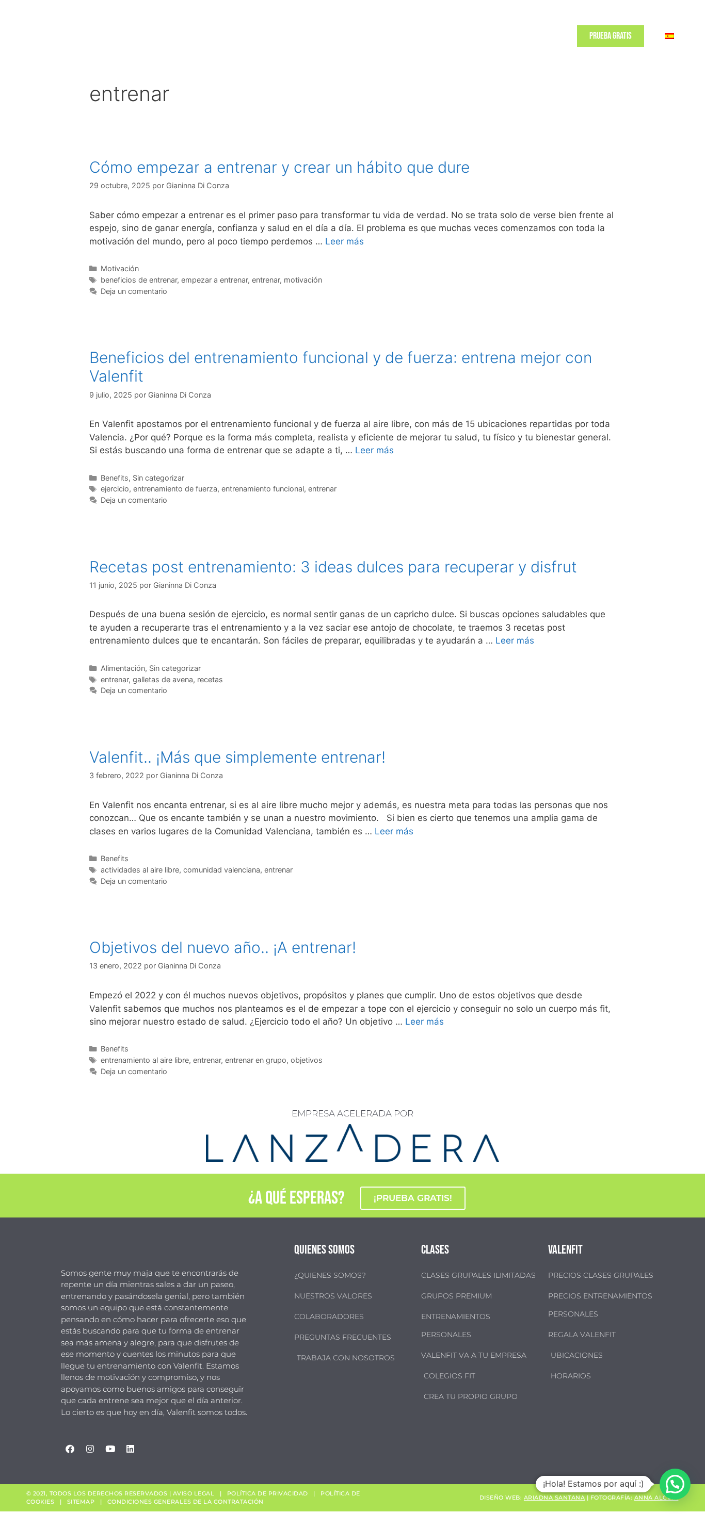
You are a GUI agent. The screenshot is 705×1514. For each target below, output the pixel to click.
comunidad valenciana (221, 869)
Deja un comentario (134, 291)
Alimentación (123, 668)
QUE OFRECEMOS (330, 36)
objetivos (307, 1060)
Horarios (389, 36)
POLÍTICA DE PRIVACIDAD (267, 1493)
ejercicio (115, 488)
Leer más (344, 241)
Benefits (115, 477)
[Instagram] (90, 1449)
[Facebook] (69, 1449)
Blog (514, 36)
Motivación (120, 268)
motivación (303, 279)
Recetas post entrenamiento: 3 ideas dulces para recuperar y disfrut (333, 566)
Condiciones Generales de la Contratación (185, 1501)
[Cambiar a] (669, 36)
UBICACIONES (433, 36)
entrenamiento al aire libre (145, 1060)
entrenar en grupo (255, 1060)
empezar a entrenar (214, 279)
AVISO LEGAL (194, 1493)
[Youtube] (110, 1449)
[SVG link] (46, 36)
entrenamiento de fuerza (175, 488)
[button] (675, 1484)
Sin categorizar (158, 477)
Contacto (546, 36)
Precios (474, 36)
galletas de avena (163, 679)
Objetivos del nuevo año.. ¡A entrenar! (222, 947)
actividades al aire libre (140, 869)
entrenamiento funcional (262, 488)
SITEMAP (81, 1501)
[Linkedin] (130, 1449)
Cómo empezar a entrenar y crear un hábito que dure (279, 167)
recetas (210, 679)
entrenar (266, 279)
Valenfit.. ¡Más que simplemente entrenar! (237, 757)
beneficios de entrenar (139, 279)
